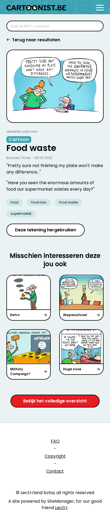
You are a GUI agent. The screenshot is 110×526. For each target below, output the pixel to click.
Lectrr (61, 508)
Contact (55, 471)
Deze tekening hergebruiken (45, 230)
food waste (68, 202)
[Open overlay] (100, 7)
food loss (38, 202)
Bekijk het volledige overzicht (55, 401)
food (14, 202)
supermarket (21, 213)
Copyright (55, 456)
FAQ (55, 441)
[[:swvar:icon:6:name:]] (96, 26)
